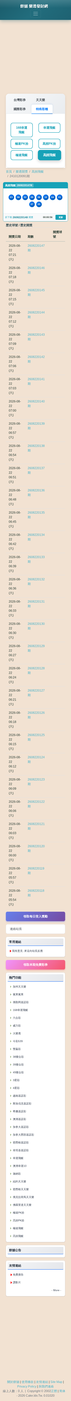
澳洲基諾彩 (19, 1119)
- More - (56, 1290)
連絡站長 (16, 929)
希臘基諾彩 (19, 1111)
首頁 (9, 171)
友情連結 (42, 1382)
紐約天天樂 (19, 1181)
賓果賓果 (17, 994)
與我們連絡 (46, 1386)
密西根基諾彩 (20, 1142)
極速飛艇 (22, 155)
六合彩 (16, 1017)
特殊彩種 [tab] (42, 109)
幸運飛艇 (49, 127)
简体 (62, 1391)
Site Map (56, 1382)
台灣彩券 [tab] (20, 100)
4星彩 (16, 1087)
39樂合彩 (18, 1064)
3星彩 (16, 1080)
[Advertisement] (35, 54)
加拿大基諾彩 (20, 1126)
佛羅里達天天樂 (21, 1204)
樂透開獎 (22, 171)
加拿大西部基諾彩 (23, 1134)
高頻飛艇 (49, 155)
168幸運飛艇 (21, 130)
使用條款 (28, 1382)
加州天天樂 (19, 986)
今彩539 (17, 1041)
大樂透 (16, 1033)
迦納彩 (16, 1173)
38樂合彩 (18, 1056)
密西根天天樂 (20, 1189)
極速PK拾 (21, 143)
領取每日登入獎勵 (35, 916)
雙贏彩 (16, 1048)
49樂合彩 (18, 1072)
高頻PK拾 (49, 143)
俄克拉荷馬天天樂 (23, 1197)
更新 (61, 217)
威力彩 (16, 1025)
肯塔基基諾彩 (20, 1150)
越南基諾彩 (19, 1095)
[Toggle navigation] (35, 13)
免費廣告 (18, 1274)
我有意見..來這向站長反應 (27, 950)
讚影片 (17, 1282)
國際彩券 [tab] (20, 109)
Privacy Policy (26, 1386)
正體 (54, 1391)
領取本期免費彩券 (35, 964)
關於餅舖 (13, 1382)
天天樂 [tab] (40, 100)
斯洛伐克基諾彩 (21, 1103)
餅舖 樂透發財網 (34, 6)
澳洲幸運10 (19, 1165)
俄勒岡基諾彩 (20, 1002)
